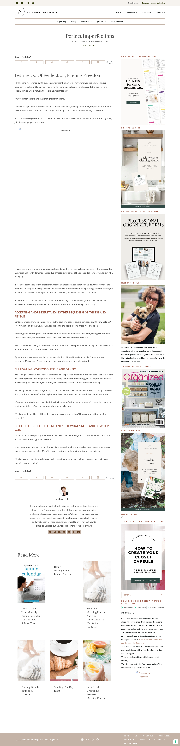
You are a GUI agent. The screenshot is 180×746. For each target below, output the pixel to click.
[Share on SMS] (98, 62)
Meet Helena (131, 12)
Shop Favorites (117, 21)
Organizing (61, 21)
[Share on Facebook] (37, 62)
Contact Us (147, 12)
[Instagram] (33, 3)
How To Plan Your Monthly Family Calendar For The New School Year (30, 616)
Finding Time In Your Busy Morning (30, 690)
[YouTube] (22, 3)
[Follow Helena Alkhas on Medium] (78, 532)
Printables (101, 21)
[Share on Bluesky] (52, 62)
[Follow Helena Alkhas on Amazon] (74, 532)
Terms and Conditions (156, 607)
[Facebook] (17, 3)
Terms (141, 739)
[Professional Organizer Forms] (143, 247)
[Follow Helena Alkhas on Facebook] (50, 532)
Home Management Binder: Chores (62, 570)
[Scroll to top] (174, 736)
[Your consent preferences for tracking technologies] (175, 741)
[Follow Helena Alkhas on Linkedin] (64, 532)
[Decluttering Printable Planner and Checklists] (143, 169)
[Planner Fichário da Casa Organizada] (143, 92)
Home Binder (86, 21)
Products (129, 739)
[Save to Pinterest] (21, 62)
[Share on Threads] (67, 62)
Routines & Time (90, 45)
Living (73, 21)
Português (149, 736)
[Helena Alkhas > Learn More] (143, 314)
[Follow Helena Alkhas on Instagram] (54, 532)
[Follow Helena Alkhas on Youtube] (59, 532)
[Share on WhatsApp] (83, 62)
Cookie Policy (141, 607)
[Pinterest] (27, 3)
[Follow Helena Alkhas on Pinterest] (69, 532)
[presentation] (31, 582)
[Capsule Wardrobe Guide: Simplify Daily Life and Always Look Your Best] (143, 557)
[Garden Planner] (143, 472)
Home (118, 12)
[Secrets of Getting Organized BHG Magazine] (143, 398)
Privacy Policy (128, 607)
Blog (88, 41)
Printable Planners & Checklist (153, 3)
